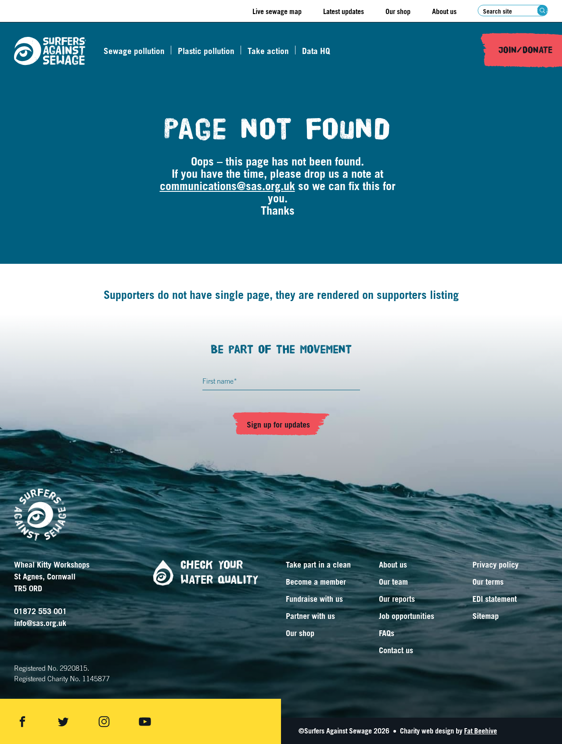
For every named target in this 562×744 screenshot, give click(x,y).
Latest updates (343, 11)
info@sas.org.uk (40, 623)
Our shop (398, 11)
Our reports (397, 599)
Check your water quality (219, 572)
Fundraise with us (314, 599)
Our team (393, 581)
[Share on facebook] (22, 721)
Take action (268, 51)
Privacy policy (495, 564)
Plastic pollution (206, 51)
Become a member (316, 581)
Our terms (488, 581)
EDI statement (494, 599)
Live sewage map (277, 11)
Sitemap (485, 616)
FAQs (386, 633)
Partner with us (310, 616)
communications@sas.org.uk (227, 186)
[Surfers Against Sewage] (50, 51)
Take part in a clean (318, 564)
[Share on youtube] (145, 721)
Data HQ (316, 51)
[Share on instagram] (104, 721)
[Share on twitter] (63, 721)
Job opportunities (406, 616)
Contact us (396, 650)
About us (444, 11)
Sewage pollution (134, 51)
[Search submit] (542, 10)
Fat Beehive (480, 730)
